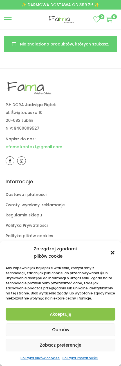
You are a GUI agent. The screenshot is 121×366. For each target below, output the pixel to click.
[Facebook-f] (10, 160)
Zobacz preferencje (60, 345)
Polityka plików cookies (40, 358)
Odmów (60, 330)
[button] (112, 252)
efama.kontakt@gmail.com (34, 147)
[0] (96, 19)
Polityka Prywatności (80, 358)
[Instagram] (21, 160)
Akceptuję (60, 314)
